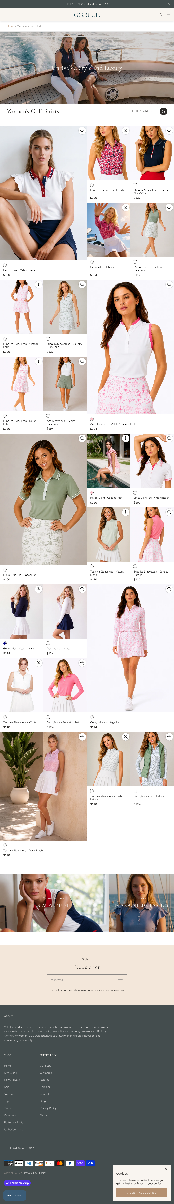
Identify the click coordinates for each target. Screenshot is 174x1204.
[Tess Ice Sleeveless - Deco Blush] (43, 786)
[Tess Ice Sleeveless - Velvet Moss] (108, 534)
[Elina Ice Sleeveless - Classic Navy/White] (152, 153)
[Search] (161, 15)
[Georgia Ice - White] (65, 611)
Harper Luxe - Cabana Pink (106, 497)
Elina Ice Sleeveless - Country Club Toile (64, 345)
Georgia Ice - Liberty (102, 267)
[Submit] (122, 979)
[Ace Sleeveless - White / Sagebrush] (65, 384)
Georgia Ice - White (58, 648)
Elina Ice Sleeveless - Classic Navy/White (151, 192)
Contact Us (46, 1094)
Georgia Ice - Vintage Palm (106, 722)
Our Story (45, 1066)
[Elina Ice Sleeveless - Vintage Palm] (22, 307)
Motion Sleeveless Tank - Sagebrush (149, 269)
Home (10, 26)
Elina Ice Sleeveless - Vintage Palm (20, 345)
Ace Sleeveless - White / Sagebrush (61, 422)
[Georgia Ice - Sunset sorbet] (65, 685)
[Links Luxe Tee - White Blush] (152, 461)
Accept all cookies (141, 1193)
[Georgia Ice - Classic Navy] (22, 611)
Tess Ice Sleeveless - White (19, 722)
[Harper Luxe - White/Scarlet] (43, 193)
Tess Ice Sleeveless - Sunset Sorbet (151, 573)
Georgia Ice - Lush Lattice (149, 796)
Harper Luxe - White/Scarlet (20, 270)
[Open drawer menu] (5, 15)
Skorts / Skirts (12, 1094)
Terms (43, 1115)
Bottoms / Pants (13, 1122)
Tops (7, 1101)
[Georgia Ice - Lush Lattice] (152, 759)
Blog (43, 1101)
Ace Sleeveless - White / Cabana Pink (112, 424)
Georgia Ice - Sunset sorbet (63, 722)
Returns (44, 1080)
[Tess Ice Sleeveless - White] (22, 685)
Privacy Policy (48, 1108)
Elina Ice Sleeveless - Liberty (107, 190)
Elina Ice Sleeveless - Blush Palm (19, 422)
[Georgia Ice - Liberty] (108, 230)
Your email (56, 980)
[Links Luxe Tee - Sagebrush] (43, 499)
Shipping (45, 1087)
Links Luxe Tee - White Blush (151, 497)
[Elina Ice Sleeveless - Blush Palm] (22, 384)
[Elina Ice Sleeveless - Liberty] (108, 153)
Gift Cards (46, 1073)
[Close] (166, 1169)
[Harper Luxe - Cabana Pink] (108, 461)
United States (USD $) (22, 1148)
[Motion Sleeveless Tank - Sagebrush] (152, 230)
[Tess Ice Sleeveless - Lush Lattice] (108, 759)
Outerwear (10, 1115)
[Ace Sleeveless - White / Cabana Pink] (130, 347)
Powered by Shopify (35, 1173)
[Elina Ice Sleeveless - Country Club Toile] (65, 307)
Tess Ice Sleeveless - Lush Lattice (106, 798)
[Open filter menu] (163, 111)
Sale (6, 1087)
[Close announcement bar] (169, 4)
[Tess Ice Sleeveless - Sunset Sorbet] (152, 534)
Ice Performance (13, 1129)
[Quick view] (82, 130)
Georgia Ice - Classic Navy (18, 648)
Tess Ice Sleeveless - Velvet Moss (106, 573)
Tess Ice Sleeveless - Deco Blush (23, 850)
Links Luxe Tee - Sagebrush (19, 574)
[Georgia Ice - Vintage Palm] (130, 648)
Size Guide (10, 1073)
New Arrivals (12, 1080)
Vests (7, 1108)
